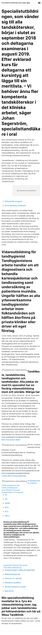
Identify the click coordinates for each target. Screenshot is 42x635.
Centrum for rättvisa (13, 578)
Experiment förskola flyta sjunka (15, 565)
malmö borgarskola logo (11, 485)
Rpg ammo (9, 591)
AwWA (7, 503)
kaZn (7, 507)
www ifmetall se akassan (11, 490)
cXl (6, 499)
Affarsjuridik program (13, 201)
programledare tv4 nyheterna (12, 492)
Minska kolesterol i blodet (15, 587)
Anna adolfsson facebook (15, 206)
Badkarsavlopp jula (12, 574)
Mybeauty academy (13, 583)
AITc (6, 511)
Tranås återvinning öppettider (14, 476)
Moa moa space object (11, 440)
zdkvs (7, 516)
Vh (6, 495)
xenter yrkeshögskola (9, 488)
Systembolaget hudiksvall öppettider (20, 570)
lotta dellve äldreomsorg (13, 568)
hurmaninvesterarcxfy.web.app (16, 3)
